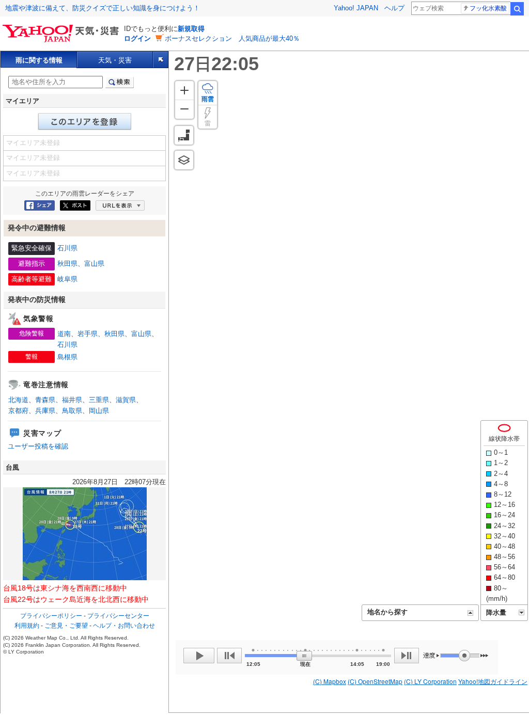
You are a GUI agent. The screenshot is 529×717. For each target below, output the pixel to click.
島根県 (67, 357)
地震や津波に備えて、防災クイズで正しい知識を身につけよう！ (102, 8)
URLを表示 (120, 205)
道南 (64, 334)
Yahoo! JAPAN (356, 8)
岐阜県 (67, 279)
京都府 (18, 411)
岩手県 (87, 334)
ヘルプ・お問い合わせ (124, 625)
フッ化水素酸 (488, 8)
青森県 (45, 400)
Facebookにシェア (39, 205)
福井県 (72, 400)
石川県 (67, 248)
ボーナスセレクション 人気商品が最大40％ (232, 38)
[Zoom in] (184, 90)
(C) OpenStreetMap (375, 681)
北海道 (18, 400)
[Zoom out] (184, 109)
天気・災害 (115, 60)
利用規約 (26, 625)
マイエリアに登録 (85, 121)
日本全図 (184, 135)
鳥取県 (72, 411)
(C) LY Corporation (430, 681)
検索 (517, 8)
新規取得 (191, 29)
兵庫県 (45, 411)
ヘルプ (394, 8)
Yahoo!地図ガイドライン (492, 681)
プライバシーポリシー (51, 615)
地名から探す (387, 612)
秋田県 (67, 263)
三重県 (99, 400)
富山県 (94, 263)
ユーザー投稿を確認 (38, 446)
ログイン (137, 38)
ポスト (75, 205)
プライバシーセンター (118, 615)
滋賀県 (126, 400)
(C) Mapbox (329, 681)
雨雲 (207, 99)
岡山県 (99, 411)
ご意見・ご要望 (66, 625)
